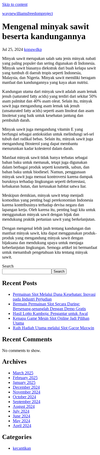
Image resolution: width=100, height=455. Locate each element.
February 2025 (25, 377)
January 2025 (24, 382)
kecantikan (22, 448)
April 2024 (22, 425)
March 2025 (23, 373)
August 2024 (24, 406)
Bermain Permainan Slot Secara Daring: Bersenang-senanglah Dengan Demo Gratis (49, 306)
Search (8, 266)
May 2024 (21, 421)
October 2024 (24, 397)
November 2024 (26, 392)
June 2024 (21, 416)
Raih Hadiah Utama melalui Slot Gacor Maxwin (53, 328)
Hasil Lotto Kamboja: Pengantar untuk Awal (50, 313)
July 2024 (21, 411)
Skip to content (14, 4)
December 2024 (26, 387)
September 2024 (26, 401)
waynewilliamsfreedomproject (27, 13)
